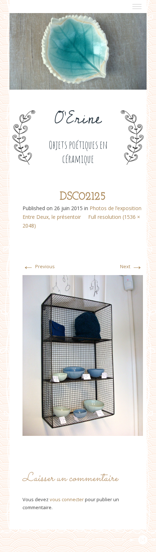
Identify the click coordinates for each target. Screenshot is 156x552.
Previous (38, 266)
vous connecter (67, 499)
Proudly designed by (102, 539)
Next (131, 266)
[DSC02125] (82, 355)
